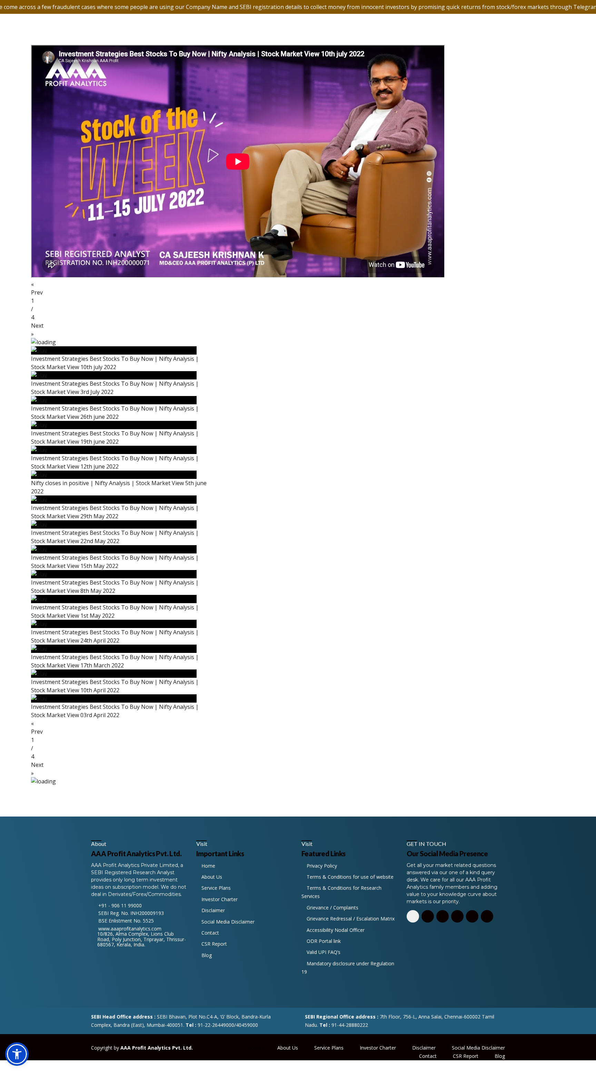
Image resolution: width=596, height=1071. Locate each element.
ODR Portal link (323, 941)
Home (207, 865)
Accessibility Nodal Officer (335, 930)
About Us (211, 877)
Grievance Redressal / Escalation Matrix (350, 918)
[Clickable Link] (413, 916)
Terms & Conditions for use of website (349, 877)
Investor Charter (219, 899)
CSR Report (213, 943)
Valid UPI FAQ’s (322, 952)
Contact (209, 932)
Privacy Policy (321, 865)
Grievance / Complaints (331, 907)
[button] (298, 288)
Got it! (564, 13)
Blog (206, 955)
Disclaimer (212, 910)
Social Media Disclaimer (227, 921)
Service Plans (215, 888)
